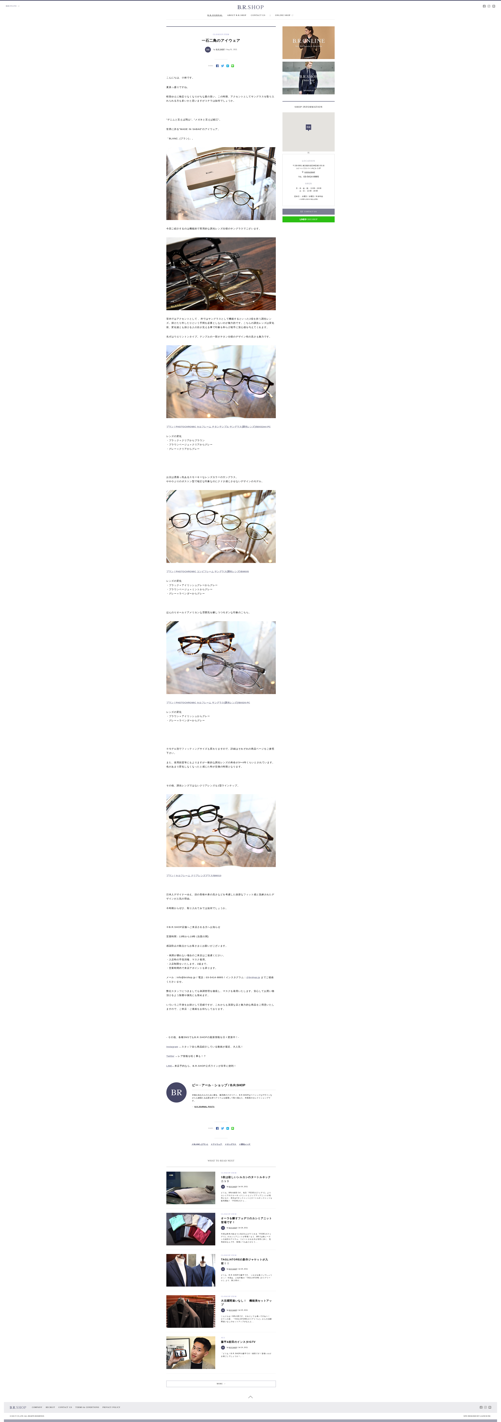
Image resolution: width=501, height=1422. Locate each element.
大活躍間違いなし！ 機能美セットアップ (246, 1302)
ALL (223, 1338)
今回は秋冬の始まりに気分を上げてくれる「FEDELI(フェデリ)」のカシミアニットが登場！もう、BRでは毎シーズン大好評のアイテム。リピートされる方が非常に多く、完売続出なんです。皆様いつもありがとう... (246, 1238)
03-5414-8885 (311, 176)
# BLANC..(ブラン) (200, 1144)
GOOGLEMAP (309, 172)
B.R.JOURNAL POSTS (204, 1107)
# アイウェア (216, 1144)
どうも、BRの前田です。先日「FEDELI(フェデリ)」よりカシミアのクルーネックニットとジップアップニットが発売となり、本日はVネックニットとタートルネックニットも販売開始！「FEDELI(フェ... (246, 1197)
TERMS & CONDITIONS (87, 1407)
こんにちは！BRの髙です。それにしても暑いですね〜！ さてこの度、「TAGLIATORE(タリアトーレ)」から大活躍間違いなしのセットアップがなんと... (246, 1319)
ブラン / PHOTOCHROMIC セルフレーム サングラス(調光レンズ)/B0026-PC (208, 702)
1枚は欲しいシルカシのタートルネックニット (246, 1179)
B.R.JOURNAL (215, 15)
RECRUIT (50, 1407)
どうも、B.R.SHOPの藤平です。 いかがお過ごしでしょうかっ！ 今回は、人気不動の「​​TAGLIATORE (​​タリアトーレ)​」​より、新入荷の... (246, 1277)
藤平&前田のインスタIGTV (238, 1341)
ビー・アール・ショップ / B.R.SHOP (218, 1085)
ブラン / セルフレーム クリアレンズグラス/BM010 (193, 875)
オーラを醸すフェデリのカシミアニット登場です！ (246, 1220)
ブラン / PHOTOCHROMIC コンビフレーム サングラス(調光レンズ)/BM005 (207, 571)
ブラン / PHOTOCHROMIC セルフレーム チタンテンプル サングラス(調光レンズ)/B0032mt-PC (218, 426)
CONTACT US (258, 15)
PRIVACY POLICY (111, 1407)
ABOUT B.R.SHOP (236, 15)
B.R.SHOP (220, 49)
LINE (169, 1066)
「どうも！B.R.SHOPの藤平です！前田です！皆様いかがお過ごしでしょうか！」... (246, 1355)
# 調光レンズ (244, 1144)
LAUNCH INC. (485, 1416)
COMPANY (37, 1407)
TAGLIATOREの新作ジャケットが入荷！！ (244, 1261)
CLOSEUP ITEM (228, 1173)
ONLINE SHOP (283, 15)
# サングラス (230, 1144)
